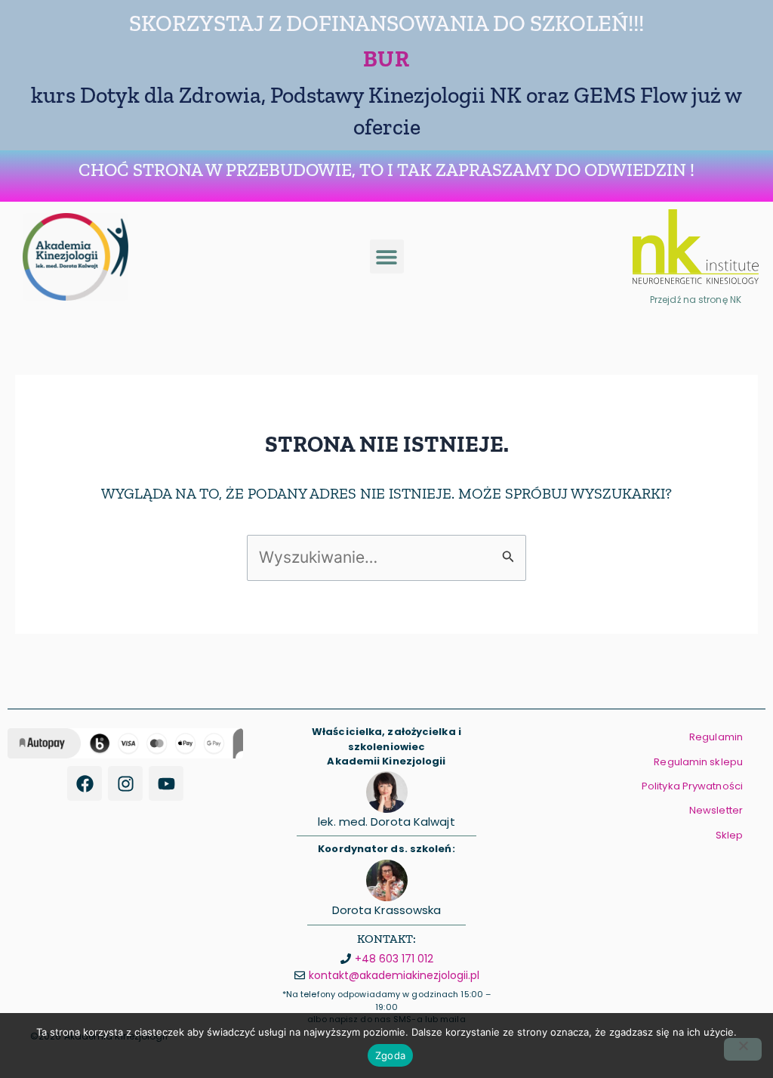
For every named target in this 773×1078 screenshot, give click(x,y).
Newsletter (716, 810)
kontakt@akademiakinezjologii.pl (394, 975)
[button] (387, 256)
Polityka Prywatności (692, 786)
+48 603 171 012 (394, 958)
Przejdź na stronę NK (695, 299)
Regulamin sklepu (698, 762)
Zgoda (390, 1055)
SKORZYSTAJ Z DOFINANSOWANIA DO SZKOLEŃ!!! (386, 23)
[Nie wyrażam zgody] (743, 1049)
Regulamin (716, 737)
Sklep (730, 835)
